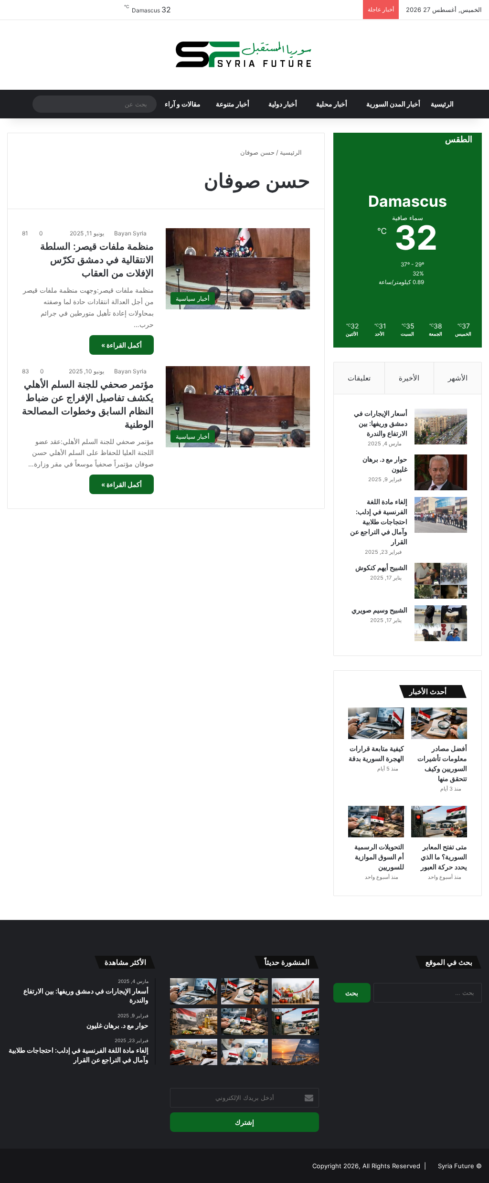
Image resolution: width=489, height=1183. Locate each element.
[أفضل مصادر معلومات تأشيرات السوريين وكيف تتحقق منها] (439, 723)
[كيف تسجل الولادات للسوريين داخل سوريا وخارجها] (244, 1052)
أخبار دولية (282, 104)
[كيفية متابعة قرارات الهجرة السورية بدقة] (376, 723)
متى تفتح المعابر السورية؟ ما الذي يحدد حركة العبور (444, 857)
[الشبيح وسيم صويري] (441, 623)
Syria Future (456, 1166)
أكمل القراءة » (121, 345)
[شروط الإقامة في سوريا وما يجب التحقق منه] (193, 1052)
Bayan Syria (130, 233)
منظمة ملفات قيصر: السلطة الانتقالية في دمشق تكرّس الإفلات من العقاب (97, 260)
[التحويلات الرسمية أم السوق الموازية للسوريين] (376, 821)
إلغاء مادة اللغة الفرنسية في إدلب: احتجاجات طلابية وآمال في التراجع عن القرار (378, 521)
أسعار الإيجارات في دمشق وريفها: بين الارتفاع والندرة (380, 423)
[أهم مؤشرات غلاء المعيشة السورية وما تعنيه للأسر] (295, 991)
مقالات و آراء (183, 104)
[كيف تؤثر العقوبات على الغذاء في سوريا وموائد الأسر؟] (193, 1021)
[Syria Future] (244, 55)
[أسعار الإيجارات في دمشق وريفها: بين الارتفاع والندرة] (441, 426)
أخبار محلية (331, 104)
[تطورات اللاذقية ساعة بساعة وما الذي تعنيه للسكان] (295, 1052)
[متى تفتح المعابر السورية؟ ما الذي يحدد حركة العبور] (439, 821)
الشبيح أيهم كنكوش (381, 567)
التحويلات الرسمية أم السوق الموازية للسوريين (379, 857)
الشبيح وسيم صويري (379, 610)
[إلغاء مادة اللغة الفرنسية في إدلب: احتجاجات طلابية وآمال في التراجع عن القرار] (441, 515)
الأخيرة (409, 377)
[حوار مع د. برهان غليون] (441, 472)
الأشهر (458, 377)
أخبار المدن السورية (393, 104)
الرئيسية (442, 104)
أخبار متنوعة (232, 104)
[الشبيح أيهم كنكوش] (441, 581)
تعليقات (359, 377)
